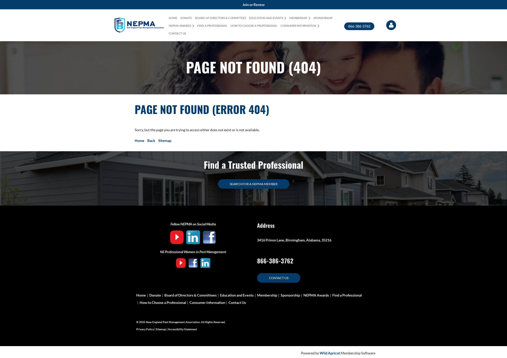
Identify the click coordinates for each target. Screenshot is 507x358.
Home (139, 140)
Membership (267, 295)
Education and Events (237, 295)
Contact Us (278, 278)
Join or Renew (253, 4)
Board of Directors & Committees (190, 295)
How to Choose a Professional (163, 302)
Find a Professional (347, 295)
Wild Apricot (330, 353)
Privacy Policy (145, 329)
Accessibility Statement (182, 329)
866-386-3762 (359, 26)
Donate (155, 295)
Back (151, 140)
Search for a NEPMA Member (253, 184)
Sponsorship (290, 295)
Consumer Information (207, 302)
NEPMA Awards (316, 295)
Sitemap (164, 140)
